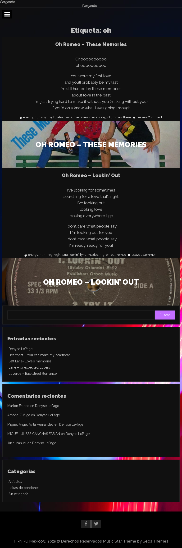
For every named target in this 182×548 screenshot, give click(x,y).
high (52, 117)
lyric (83, 254)
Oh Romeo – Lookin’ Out (91, 175)
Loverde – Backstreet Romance (33, 373)
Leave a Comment (149, 117)
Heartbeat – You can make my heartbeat (39, 355)
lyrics (68, 117)
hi (36, 117)
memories (80, 117)
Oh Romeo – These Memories (91, 44)
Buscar (164, 315)
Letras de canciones (24, 488)
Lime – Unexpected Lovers (29, 367)
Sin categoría (18, 494)
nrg (103, 117)
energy (28, 117)
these (127, 117)
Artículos (15, 482)
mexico (94, 117)
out (113, 254)
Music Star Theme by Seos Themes (135, 541)
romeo (117, 117)
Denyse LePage (20, 349)
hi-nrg (43, 117)
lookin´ (74, 254)
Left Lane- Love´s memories (30, 361)
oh (109, 117)
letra (60, 117)
